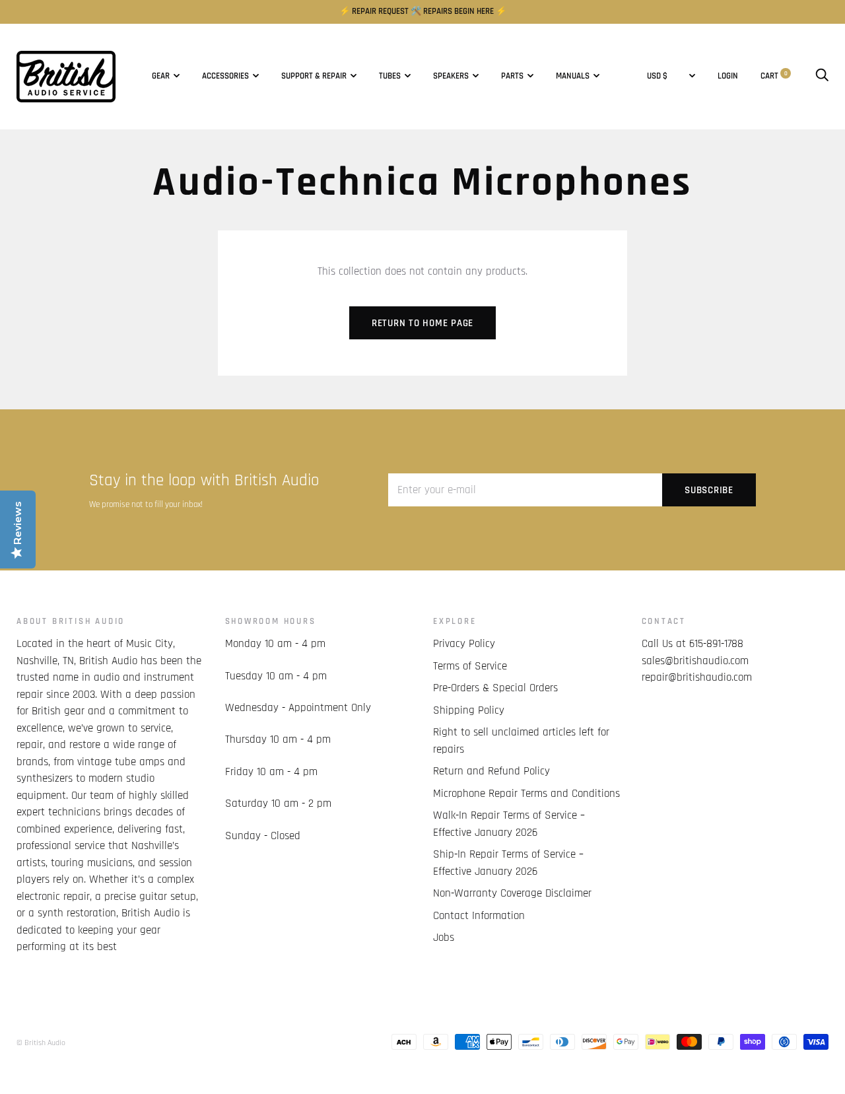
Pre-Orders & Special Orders (495, 688)
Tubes (390, 76)
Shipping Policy (468, 710)
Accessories (225, 76)
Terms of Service (470, 666)
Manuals (573, 76)
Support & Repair (314, 76)
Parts (512, 76)
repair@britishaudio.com (697, 677)
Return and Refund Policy (491, 771)
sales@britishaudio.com (695, 661)
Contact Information (479, 915)
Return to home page (422, 323)
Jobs (443, 937)
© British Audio (41, 1043)
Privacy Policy (464, 643)
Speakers (451, 76)
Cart (774, 76)
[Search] (821, 76)
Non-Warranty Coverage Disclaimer (512, 893)
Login (728, 76)
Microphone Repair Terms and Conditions (526, 793)
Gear (161, 76)
